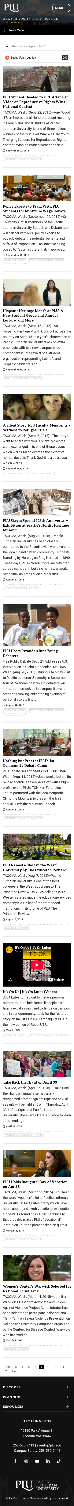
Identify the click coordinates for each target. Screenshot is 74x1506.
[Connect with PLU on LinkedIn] (48, 1461)
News (5, 22)
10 (54, 1366)
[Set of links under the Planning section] (66, 1397)
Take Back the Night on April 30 (30, 1083)
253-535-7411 (23, 1445)
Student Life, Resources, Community (23, 159)
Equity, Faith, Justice (15, 156)
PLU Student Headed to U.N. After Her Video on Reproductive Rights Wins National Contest (35, 102)
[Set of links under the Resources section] (66, 1406)
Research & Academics (41, 156)
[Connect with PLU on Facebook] (15, 1461)
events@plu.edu (49, 1445)
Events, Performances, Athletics (46, 260)
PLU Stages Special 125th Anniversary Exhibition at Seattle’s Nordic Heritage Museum (36, 525)
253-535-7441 (49, 1451)
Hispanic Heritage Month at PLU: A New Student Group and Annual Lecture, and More (33, 315)
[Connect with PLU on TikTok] (59, 1461)
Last (14, 1371)
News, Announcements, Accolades (22, 378)
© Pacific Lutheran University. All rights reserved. (37, 1498)
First (7, 1366)
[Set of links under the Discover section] (66, 1387)
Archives (15, 22)
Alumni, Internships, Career (19, 585)
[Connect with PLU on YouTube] (37, 1461)
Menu (59, 7)
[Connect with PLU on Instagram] (26, 1461)
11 (62, 1366)
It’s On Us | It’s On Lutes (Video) (30, 992)
